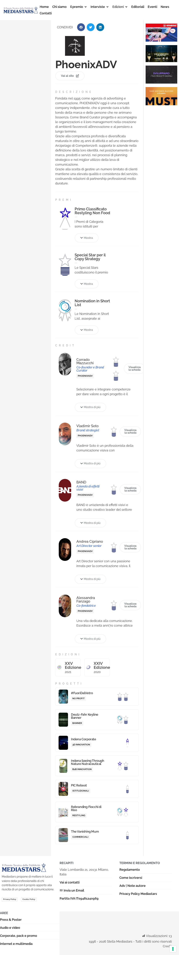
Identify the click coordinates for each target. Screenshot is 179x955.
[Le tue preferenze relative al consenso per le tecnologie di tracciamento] (173, 949)
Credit (167, 946)
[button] (78, 6)
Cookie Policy (28, 899)
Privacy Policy (9, 899)
